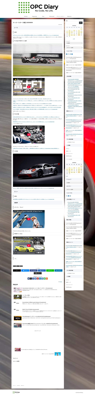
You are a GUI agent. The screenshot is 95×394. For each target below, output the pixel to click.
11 (71, 169)
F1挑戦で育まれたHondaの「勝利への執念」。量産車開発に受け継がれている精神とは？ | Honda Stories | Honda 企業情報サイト (36, 148)
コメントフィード (69, 153)
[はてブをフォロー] (35, 279)
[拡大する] (61, 44)
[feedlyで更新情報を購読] (45, 279)
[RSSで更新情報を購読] (47, 279)
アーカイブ (68, 41)
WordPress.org (68, 287)
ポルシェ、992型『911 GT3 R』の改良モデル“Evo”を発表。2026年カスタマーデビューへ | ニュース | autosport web (33, 188)
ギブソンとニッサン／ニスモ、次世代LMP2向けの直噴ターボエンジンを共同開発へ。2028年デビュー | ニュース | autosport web (36, 35)
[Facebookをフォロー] (33, 279)
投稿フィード (68, 151)
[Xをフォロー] (31, 279)
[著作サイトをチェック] (29, 279)
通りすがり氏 (68, 131)
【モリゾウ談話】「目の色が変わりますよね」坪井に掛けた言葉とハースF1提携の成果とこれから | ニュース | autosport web (35, 109)
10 (69, 169)
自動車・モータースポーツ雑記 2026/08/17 (73, 72)
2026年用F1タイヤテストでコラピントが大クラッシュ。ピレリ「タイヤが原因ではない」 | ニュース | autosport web (33, 121)
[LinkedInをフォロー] (40, 279)
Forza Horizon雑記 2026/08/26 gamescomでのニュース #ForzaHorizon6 (74, 58)
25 (71, 172)
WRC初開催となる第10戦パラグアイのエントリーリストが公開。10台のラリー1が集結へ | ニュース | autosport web (33, 199)
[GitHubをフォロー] (42, 279)
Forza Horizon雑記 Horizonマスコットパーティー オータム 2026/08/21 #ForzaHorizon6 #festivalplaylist (74, 69)
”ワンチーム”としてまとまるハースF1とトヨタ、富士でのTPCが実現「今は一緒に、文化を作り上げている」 (32, 98)
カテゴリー (68, 45)
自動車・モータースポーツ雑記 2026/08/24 (73, 230)
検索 (66, 20)
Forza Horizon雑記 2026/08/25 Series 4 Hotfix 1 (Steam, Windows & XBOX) (74, 62)
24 (69, 172)
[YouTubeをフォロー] (38, 279)
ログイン (67, 148)
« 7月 (74, 38)
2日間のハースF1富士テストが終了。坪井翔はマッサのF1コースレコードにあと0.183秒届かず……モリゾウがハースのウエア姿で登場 (37, 107)
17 (69, 33)
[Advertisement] (37, 339)
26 (74, 172)
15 (81, 169)
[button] (38, 273)
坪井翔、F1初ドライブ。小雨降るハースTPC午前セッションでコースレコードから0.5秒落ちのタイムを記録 (32, 103)
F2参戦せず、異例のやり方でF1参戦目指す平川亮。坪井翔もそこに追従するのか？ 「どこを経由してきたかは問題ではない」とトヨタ (37, 105)
